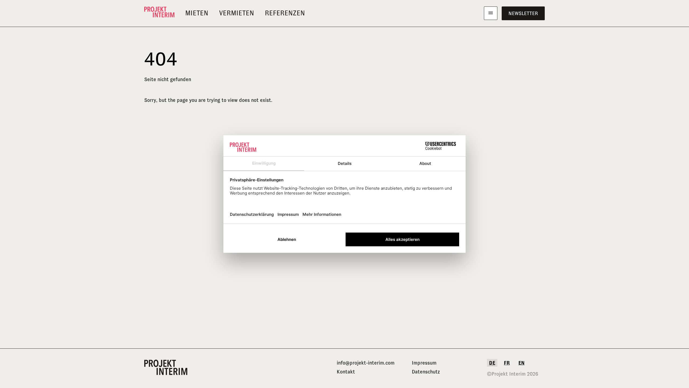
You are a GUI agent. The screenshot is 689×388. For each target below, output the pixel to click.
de (492, 363)
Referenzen (285, 13)
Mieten (196, 13)
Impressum (424, 363)
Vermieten (236, 13)
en (521, 363)
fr (507, 363)
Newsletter (523, 13)
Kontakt (346, 372)
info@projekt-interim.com (366, 363)
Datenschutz (426, 372)
